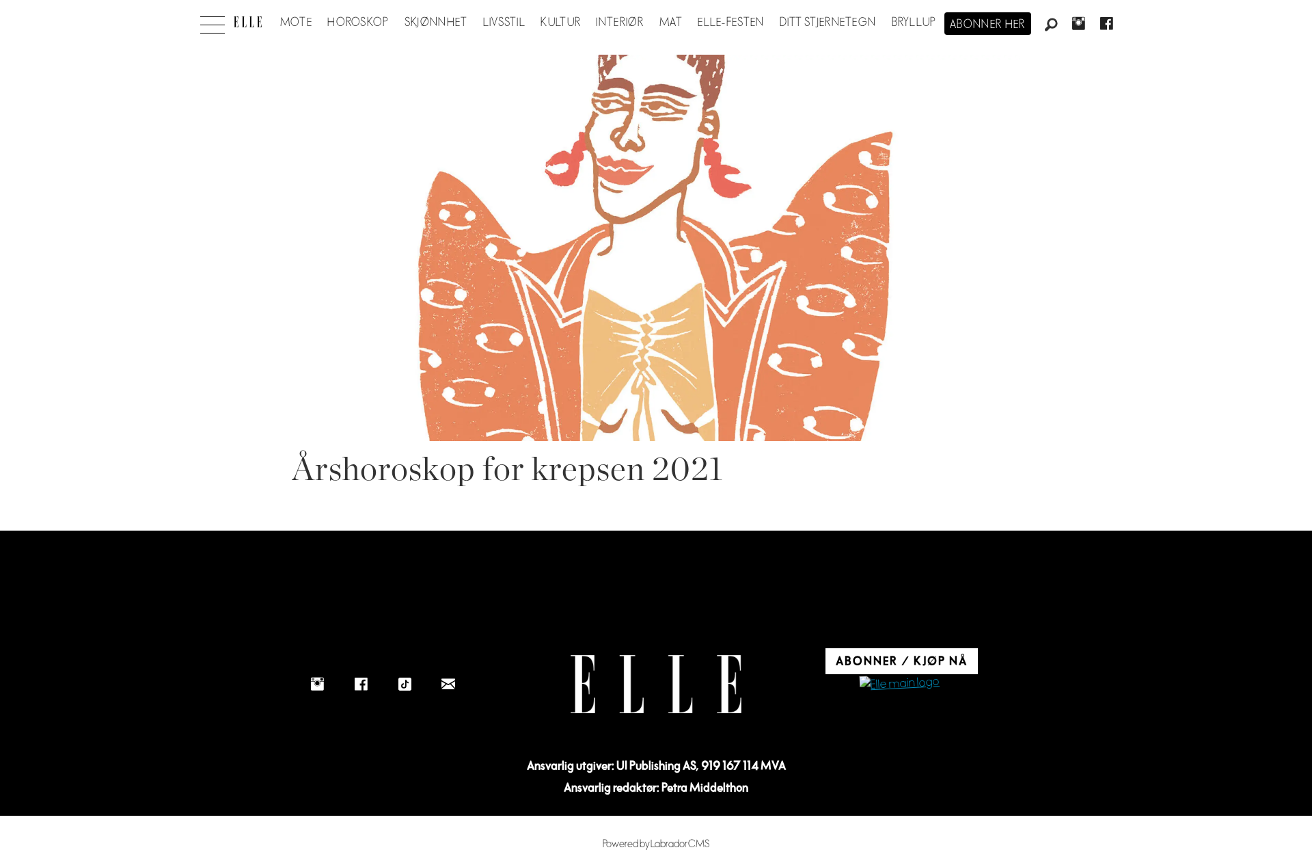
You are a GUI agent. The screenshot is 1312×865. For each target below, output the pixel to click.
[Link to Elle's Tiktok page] (405, 684)
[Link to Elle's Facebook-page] (361, 684)
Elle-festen (731, 22)
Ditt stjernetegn (828, 22)
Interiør (620, 22)
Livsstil (504, 22)
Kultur (561, 22)
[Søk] (1051, 25)
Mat (671, 22)
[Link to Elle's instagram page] (317, 684)
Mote (296, 22)
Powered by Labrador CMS (656, 844)
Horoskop (358, 22)
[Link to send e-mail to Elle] (448, 684)
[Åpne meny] (212, 21)
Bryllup (914, 22)
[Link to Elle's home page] (656, 684)
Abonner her (988, 24)
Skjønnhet (436, 22)
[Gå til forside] (248, 22)
